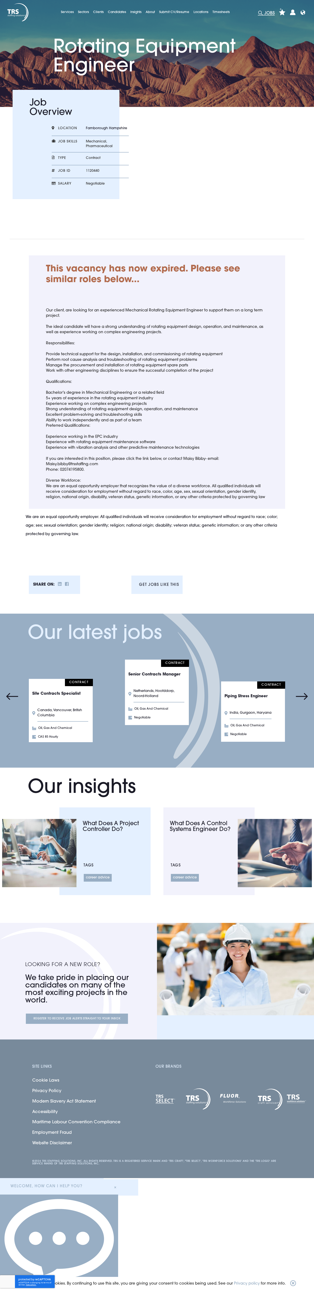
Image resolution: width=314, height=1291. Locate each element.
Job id (64, 171)
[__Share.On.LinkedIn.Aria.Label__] (60, 585)
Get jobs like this (159, 585)
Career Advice (98, 877)
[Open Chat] (59, 1243)
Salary (64, 183)
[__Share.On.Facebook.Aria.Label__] (67, 585)
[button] (293, 1284)
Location (67, 128)
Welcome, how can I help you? (46, 1186)
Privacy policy (247, 1284)
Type (62, 158)
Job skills (67, 141)
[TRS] (17, 12)
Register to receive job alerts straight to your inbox (77, 1018)
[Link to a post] (39, 853)
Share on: (44, 585)
